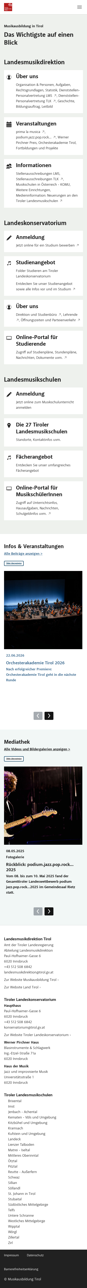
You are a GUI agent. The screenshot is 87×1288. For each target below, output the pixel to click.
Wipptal (14, 1227)
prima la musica (28, 132)
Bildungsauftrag (28, 107)
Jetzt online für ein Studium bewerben (45, 245)
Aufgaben (63, 85)
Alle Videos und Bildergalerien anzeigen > (37, 749)
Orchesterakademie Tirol (57, 143)
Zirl (10, 1243)
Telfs (11, 1210)
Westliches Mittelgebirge (26, 1221)
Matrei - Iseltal (19, 1150)
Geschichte (66, 101)
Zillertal (13, 1238)
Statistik (51, 90)
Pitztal (12, 1167)
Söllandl (14, 1188)
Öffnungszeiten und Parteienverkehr (48, 320)
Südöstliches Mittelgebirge (28, 1205)
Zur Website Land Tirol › (22, 987)
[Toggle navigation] (79, 7)
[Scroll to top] (77, 1278)
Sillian (12, 1183)
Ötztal (12, 1161)
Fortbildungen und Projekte (37, 148)
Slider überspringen (14, 563)
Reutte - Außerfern (22, 1172)
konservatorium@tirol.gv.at (24, 1028)
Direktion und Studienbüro (36, 315)
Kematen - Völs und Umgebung (32, 1117)
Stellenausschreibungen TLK (37, 179)
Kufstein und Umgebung (26, 1134)
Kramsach (15, 1128)
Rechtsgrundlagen (30, 90)
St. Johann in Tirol (21, 1194)
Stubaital (15, 1199)
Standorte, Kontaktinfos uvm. (38, 440)
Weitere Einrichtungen (33, 190)
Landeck (14, 1139)
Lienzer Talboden (21, 1145)
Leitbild (47, 107)
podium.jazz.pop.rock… (33, 137)
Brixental (14, 1101)
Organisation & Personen (35, 85)
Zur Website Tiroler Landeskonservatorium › (37, 1035)
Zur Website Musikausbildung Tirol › (31, 980)
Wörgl (12, 1232)
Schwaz (14, 1178)
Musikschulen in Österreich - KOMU (43, 185)
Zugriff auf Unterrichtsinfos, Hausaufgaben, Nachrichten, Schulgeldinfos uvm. (37, 508)
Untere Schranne (21, 1216)
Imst (11, 1107)
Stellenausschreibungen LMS (37, 174)
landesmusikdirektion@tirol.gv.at (28, 972)
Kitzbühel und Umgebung (27, 1123)
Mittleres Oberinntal (23, 1156)
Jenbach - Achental (22, 1112)
